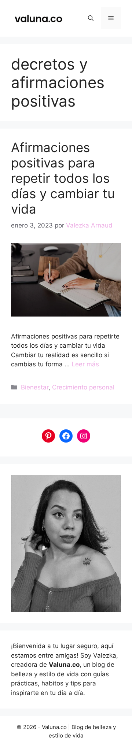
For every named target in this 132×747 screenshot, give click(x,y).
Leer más (85, 364)
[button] (91, 18)
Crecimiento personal (83, 387)
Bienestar (34, 387)
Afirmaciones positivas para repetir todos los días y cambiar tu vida (63, 178)
